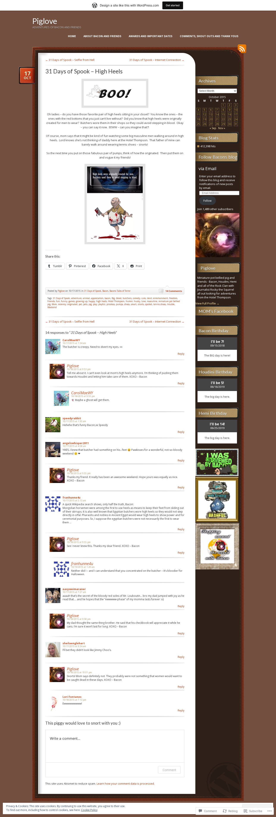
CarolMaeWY (71, 340)
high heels (101, 301)
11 (198, 114)
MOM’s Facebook (216, 311)
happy (92, 301)
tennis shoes (159, 304)
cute (143, 298)
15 (223, 114)
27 (210, 124)
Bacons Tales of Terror (120, 290)
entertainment (160, 298)
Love (143, 301)
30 (229, 124)
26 (204, 124)
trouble (170, 304)
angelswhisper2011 (76, 443)
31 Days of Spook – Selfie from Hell (69, 60)
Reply (181, 354)
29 (223, 124)
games (72, 301)
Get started (173, 5)
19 (204, 119)
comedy (136, 298)
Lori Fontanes (72, 697)
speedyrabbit (72, 418)
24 (235, 119)
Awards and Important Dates (150, 36)
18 (198, 119)
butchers (127, 298)
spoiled (148, 304)
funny (64, 301)
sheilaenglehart (74, 643)
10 (235, 110)
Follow (207, 201)
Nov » (221, 128)
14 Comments (173, 291)
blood (118, 298)
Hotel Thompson (116, 301)
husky (137, 301)
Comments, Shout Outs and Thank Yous (209, 36)
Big (113, 298)
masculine (152, 301)
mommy (62, 304)
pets (85, 304)
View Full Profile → (207, 303)
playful (101, 304)
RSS (240, 50)
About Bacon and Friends (102, 36)
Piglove (44, 21)
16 (229, 114)
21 (217, 119)
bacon (107, 298)
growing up (81, 301)
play (95, 304)
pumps (119, 304)
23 (229, 119)
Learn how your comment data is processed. (126, 783)
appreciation (97, 298)
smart (133, 304)
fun (58, 301)
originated (72, 304)
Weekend (52, 307)
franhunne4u (71, 497)
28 (217, 124)
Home (72, 36)
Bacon (105, 290)
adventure (76, 298)
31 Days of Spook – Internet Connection (156, 60)
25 (198, 124)
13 (210, 114)
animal (86, 298)
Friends (51, 301)
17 (235, 114)
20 (210, 119)
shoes (127, 304)
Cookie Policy (89, 810)
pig (90, 304)
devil (149, 298)
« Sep (213, 128)
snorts (141, 304)
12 (204, 114)
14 (217, 114)
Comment (169, 770)
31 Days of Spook (92, 290)
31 (235, 124)
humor (129, 301)
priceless (111, 304)
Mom (54, 304)
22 (223, 119)
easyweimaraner (74, 589)
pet (80, 304)
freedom (173, 298)
